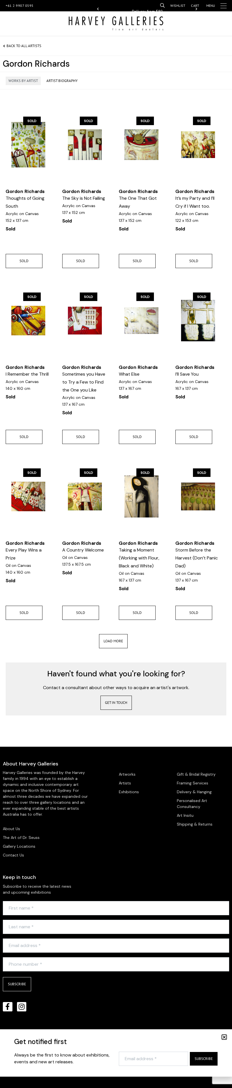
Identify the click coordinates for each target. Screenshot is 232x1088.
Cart (195, 5)
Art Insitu (185, 815)
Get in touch (116, 702)
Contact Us (13, 855)
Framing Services (192, 783)
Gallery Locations (19, 846)
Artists (125, 783)
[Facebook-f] (7, 1007)
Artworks (127, 774)
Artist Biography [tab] (62, 80)
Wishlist (177, 5)
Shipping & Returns (194, 824)
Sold (24, 260)
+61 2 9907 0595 (20, 5)
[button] (98, 9)
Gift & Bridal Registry (196, 774)
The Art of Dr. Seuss (21, 837)
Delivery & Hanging (194, 791)
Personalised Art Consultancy (192, 803)
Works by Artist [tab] (23, 80)
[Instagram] (22, 1007)
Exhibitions (129, 791)
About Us (11, 828)
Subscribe (17, 984)
